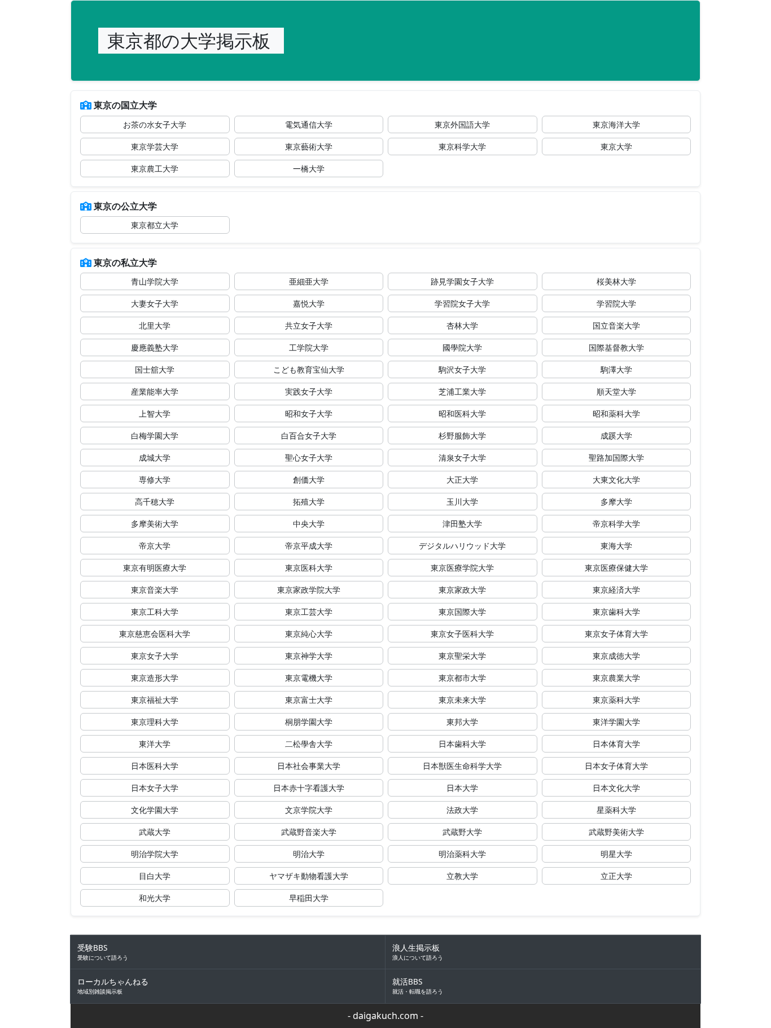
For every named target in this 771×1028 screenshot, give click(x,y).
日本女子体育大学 (616, 765)
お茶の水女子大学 (154, 124)
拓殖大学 (309, 501)
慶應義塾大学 (154, 347)
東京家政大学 (462, 589)
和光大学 (154, 898)
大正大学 (462, 479)
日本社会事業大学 (308, 765)
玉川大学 (462, 501)
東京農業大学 (616, 677)
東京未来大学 (462, 699)
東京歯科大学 (616, 611)
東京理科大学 (154, 721)
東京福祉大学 (154, 699)
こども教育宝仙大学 (308, 369)
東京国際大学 (462, 611)
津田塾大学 (462, 523)
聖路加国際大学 (616, 457)
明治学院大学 (154, 853)
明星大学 (616, 853)
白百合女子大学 (308, 435)
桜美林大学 (616, 281)
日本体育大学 (616, 743)
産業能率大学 (154, 391)
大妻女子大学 (154, 303)
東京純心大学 (308, 633)
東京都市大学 (462, 677)
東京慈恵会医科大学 (154, 633)
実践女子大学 (308, 391)
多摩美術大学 (154, 523)
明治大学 (309, 853)
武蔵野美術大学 (616, 831)
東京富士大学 (308, 699)
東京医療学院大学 (462, 567)
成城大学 (154, 457)
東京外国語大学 (462, 124)
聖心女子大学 (308, 457)
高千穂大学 (154, 501)
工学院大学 (308, 347)
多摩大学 (616, 501)
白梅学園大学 (154, 435)
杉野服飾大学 (462, 435)
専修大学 (154, 479)
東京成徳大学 (616, 655)
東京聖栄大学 (462, 655)
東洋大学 (154, 743)
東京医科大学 (308, 567)
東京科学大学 (462, 146)
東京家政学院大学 (308, 589)
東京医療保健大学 (616, 567)
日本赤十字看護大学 (308, 787)
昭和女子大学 (308, 413)
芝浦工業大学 (462, 391)
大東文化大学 (616, 479)
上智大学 (154, 413)
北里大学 (154, 325)
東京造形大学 (154, 677)
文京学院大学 (308, 809)
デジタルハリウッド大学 (462, 545)
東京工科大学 (154, 611)
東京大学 (616, 146)
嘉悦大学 (309, 303)
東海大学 (616, 545)
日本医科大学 (154, 765)
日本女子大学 (154, 787)
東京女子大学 (154, 655)
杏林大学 (462, 325)
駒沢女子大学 (462, 369)
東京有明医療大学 (154, 567)
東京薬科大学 (616, 699)
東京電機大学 (308, 677)
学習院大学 (616, 303)
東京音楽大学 (154, 589)
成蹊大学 (616, 435)
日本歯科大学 (462, 743)
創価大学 (309, 479)
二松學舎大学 (308, 743)
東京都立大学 (154, 225)
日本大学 (462, 787)
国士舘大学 (154, 369)
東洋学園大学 (616, 721)
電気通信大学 (308, 124)
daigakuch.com (385, 1015)
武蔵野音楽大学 (308, 831)
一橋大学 (309, 168)
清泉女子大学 (462, 457)
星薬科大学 (616, 809)
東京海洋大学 (616, 124)
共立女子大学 (308, 325)
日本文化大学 (616, 787)
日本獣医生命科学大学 (462, 765)
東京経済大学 (616, 589)
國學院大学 (462, 347)
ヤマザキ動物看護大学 (308, 875)
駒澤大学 (616, 369)
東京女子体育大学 (616, 633)
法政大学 (462, 809)
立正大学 (616, 875)
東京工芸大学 (308, 611)
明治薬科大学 (462, 853)
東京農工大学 (154, 168)
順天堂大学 (616, 391)
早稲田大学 (308, 898)
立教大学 (462, 875)
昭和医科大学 (462, 413)
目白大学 (154, 875)
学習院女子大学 (462, 303)
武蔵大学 (154, 831)
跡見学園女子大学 (462, 281)
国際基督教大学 (616, 347)
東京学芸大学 (154, 146)
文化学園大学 (154, 809)
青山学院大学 (154, 281)
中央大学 (309, 523)
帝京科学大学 (616, 523)
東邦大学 (462, 721)
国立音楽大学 (616, 325)
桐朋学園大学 (308, 721)
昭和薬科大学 (616, 413)
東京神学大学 (308, 655)
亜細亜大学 (308, 281)
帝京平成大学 (308, 545)
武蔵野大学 (462, 831)
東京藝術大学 (308, 146)
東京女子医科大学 (462, 633)
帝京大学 (154, 545)
